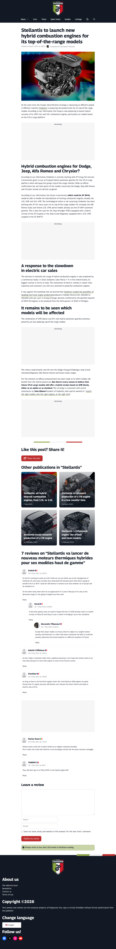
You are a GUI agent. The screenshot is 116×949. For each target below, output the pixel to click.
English (11, 925)
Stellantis (43, 108)
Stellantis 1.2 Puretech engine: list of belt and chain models (75, 535)
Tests (44, 19)
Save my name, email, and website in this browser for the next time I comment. (57, 831)
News (23, 19)
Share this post (33, 458)
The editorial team (10, 885)
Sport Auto (55, 19)
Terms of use (7, 894)
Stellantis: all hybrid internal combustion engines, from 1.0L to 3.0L (38, 496)
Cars (35, 19)
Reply (25, 600)
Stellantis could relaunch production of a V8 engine (38, 536)
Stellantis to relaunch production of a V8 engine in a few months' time (76, 496)
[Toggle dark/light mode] (87, 19)
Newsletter (7, 888)
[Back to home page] (58, 8)
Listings (78, 19)
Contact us (6, 891)
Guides (68, 19)
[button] (94, 19)
